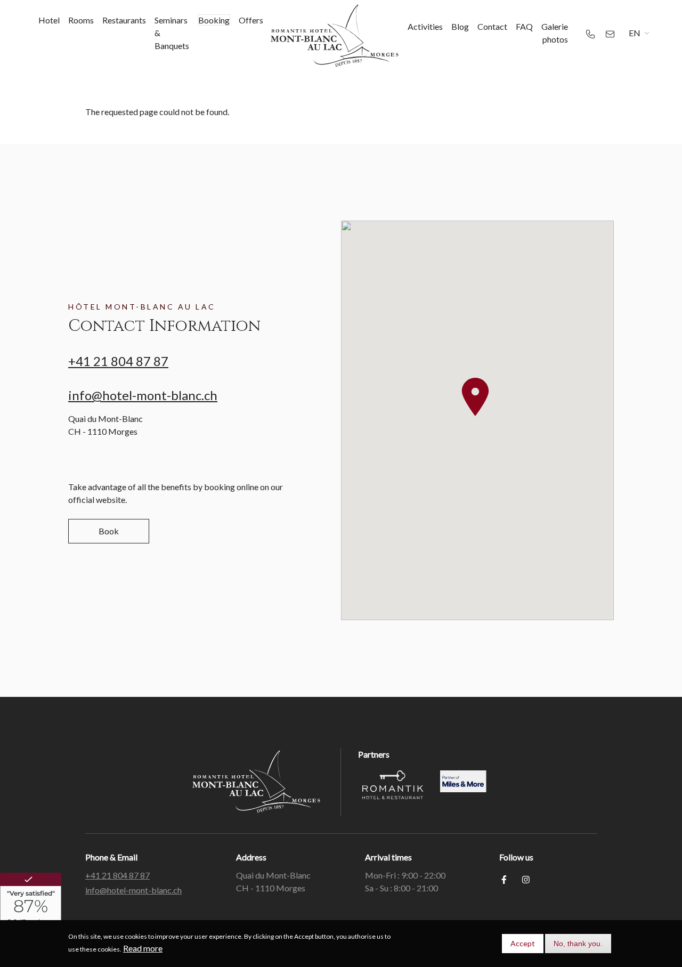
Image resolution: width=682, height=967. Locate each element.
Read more (143, 948)
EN (634, 33)
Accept (522, 943)
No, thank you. (578, 943)
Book (109, 531)
